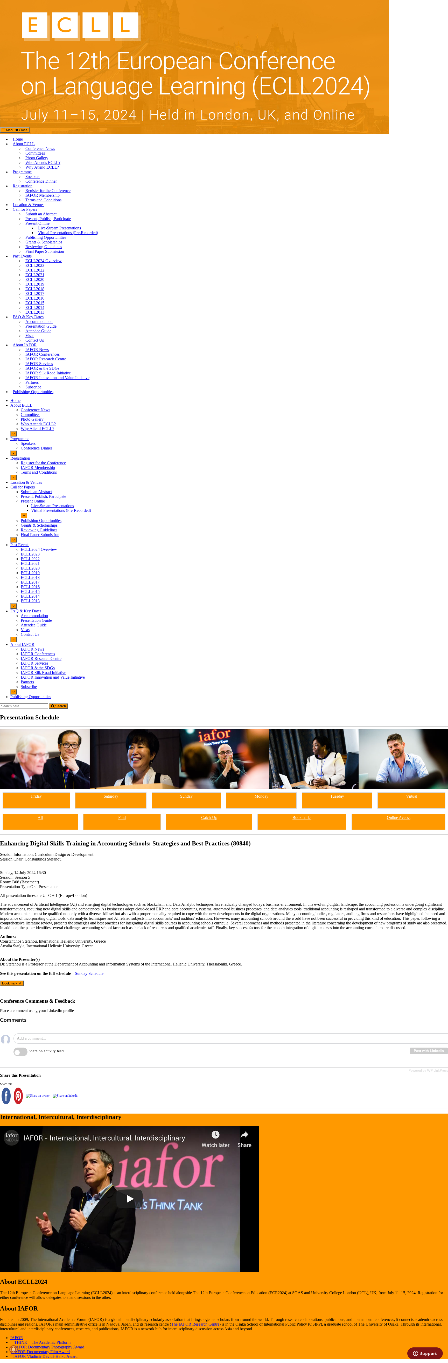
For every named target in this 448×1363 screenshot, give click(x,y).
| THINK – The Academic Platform (40, 1342)
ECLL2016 (34, 298)
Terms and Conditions (43, 200)
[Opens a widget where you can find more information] (425, 1353)
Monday (261, 796)
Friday (36, 796)
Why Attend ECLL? (42, 167)
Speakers (32, 176)
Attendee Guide (38, 331)
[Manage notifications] (13, 1349)
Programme (22, 172)
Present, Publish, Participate (48, 218)
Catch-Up (209, 817)
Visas (29, 335)
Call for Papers (25, 209)
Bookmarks (301, 817)
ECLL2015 (34, 303)
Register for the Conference (48, 190)
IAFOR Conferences (42, 354)
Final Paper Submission (44, 251)
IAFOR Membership (42, 195)
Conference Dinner (41, 181)
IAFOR (16, 1337)
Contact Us (34, 340)
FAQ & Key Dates (28, 317)
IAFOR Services (39, 363)
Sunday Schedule (89, 973)
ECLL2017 (34, 293)
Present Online (37, 223)
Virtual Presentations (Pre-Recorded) (68, 232)
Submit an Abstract (41, 214)
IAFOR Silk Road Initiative (48, 373)
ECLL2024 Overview (43, 261)
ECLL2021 (34, 275)
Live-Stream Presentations (59, 228)
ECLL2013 (34, 312)
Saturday (111, 796)
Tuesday (337, 796)
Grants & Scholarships (43, 242)
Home (18, 139)
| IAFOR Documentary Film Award (40, 1351)
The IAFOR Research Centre (195, 1324)
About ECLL (24, 144)
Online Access (398, 817)
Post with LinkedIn (429, 1051)
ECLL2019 (34, 284)
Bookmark (10, 983)
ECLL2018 (34, 289)
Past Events (22, 256)
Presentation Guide (41, 326)
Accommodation (39, 321)
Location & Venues (28, 204)
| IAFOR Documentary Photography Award (47, 1347)
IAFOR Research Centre (45, 359)
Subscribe (33, 387)
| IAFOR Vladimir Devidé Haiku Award (44, 1356)
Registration (22, 186)
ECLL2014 (34, 307)
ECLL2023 (34, 265)
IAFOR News (37, 349)
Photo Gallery (36, 158)
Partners (32, 382)
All (40, 817)
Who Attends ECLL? (42, 162)
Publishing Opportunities (45, 237)
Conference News (40, 148)
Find (122, 817)
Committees (35, 153)
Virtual (411, 796)
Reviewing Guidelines (43, 246)
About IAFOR (25, 345)
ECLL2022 (34, 270)
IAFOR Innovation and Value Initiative (57, 377)
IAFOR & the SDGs (42, 368)
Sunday (186, 796)
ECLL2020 (34, 279)
